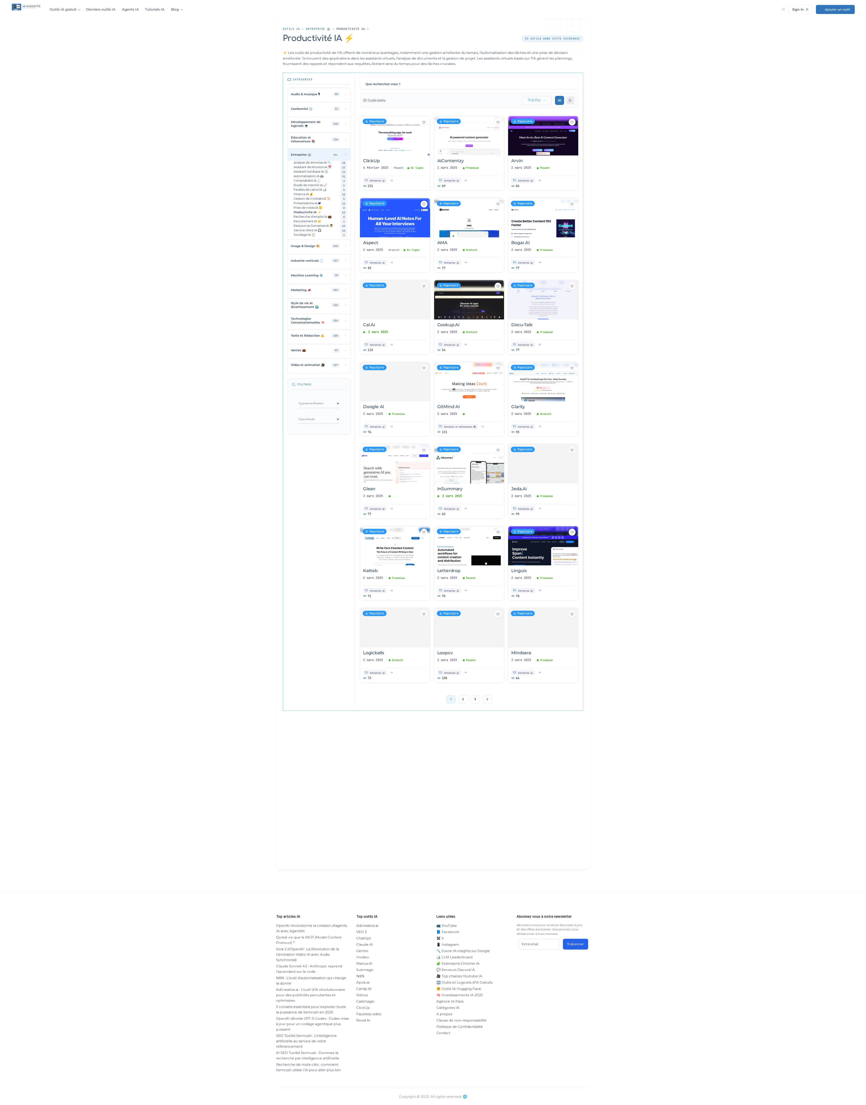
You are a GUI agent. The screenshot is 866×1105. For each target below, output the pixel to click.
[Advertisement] (433, 798)
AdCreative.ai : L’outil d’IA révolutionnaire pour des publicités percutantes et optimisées (310, 995)
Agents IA (130, 9)
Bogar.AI (520, 242)
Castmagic (365, 1001)
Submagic (365, 970)
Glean (369, 488)
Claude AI (364, 944)
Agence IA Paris (449, 1001)
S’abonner (575, 944)
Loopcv (445, 652)
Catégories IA (447, 1008)
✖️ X (440, 938)
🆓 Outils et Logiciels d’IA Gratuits (464, 982)
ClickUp (371, 160)
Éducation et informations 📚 (460, 426)
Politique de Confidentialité (459, 1026)
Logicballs (373, 652)
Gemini (362, 951)
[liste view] (570, 100)
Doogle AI (373, 406)
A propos (444, 1014)
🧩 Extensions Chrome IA (457, 963)
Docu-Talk (521, 324)
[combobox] (319, 403)
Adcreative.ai (367, 925)
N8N (360, 976)
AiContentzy (450, 160)
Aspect (370, 242)
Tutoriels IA (154, 9)
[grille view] (559, 100)
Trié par (534, 100)
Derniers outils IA (100, 9)
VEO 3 (361, 932)
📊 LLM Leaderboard (454, 957)
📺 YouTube (446, 925)
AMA (442, 242)
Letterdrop (449, 570)
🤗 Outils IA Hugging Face (458, 989)
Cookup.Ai (448, 324)
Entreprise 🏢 (318, 28)
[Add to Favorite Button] (424, 122)
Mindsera (521, 652)
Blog (175, 9)
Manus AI (364, 963)
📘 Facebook (447, 932)
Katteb (370, 570)
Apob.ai (362, 982)
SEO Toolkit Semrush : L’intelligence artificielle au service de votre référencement (306, 1041)
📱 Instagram (447, 944)
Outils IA (291, 28)
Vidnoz (362, 995)
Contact (443, 1033)
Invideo (362, 957)
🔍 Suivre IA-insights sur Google (463, 951)
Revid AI (363, 1020)
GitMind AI (448, 406)
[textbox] (311, 403)
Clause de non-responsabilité (461, 1020)
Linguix (519, 570)
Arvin (517, 160)
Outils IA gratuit (63, 9)
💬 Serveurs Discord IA (455, 970)
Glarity (518, 406)
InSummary (450, 488)
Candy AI (364, 989)
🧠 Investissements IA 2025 (459, 995)
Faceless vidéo (368, 1014)
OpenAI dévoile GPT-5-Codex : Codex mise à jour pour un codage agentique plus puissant (312, 1023)
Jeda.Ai (519, 488)
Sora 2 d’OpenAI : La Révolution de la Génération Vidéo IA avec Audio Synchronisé (307, 954)
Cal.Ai (369, 324)
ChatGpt (363, 938)
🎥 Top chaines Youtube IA (459, 976)
